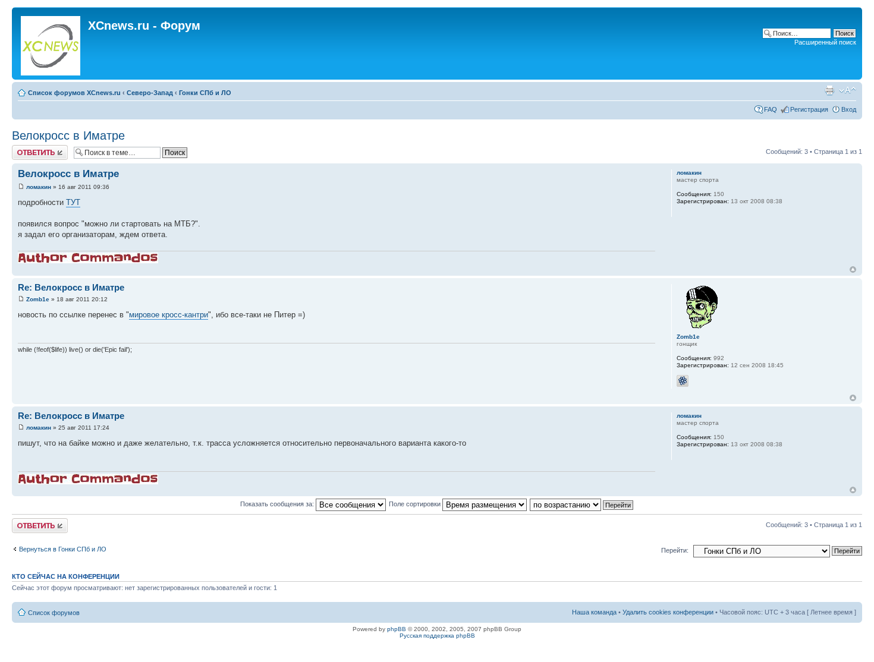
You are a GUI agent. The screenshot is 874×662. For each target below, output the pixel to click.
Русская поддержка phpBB (437, 635)
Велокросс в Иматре (68, 135)
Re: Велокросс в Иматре (71, 287)
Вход (848, 109)
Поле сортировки (415, 503)
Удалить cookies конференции (668, 612)
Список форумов (54, 612)
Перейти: (674, 550)
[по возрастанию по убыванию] (582, 503)
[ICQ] (682, 381)
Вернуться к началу (853, 269)
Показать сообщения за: (278, 503)
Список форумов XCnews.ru (74, 92)
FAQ (770, 109)
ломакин (38, 187)
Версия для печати (829, 90)
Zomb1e (37, 299)
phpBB (396, 629)
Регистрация (809, 109)
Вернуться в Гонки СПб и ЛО (62, 549)
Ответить (26, 148)
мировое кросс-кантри (168, 314)
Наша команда (594, 612)
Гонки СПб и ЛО (205, 92)
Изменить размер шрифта (847, 90)
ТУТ (73, 202)
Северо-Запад (150, 92)
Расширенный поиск (825, 42)
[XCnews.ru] (51, 43)
